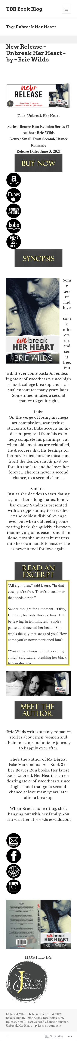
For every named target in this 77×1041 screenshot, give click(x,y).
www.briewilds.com (53, 819)
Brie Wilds (50, 1018)
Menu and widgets (66, 13)
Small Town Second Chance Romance (43, 1021)
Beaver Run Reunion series (24, 1018)
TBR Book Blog (24, 9)
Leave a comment (49, 1025)
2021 (58, 1014)
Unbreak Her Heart (19, 1025)
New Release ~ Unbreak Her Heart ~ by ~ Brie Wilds (36, 53)
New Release (40, 1014)
